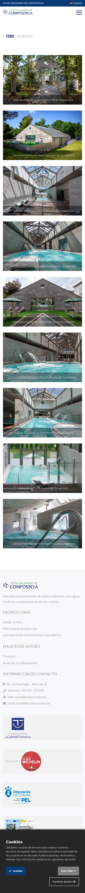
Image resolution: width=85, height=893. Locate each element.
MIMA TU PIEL (13, 622)
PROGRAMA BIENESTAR (20, 629)
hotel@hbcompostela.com (33, 703)
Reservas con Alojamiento (20, 663)
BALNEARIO (25, 36)
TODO (10, 36)
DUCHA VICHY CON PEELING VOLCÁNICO (32, 635)
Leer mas (67, 870)
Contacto (9, 656)
